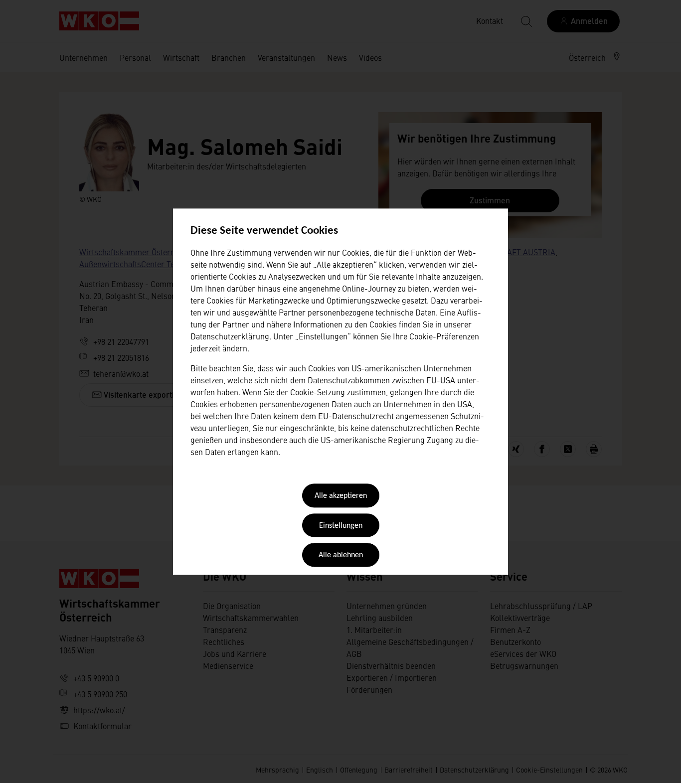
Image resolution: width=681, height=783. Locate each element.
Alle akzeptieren (341, 496)
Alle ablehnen (341, 556)
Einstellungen (340, 526)
